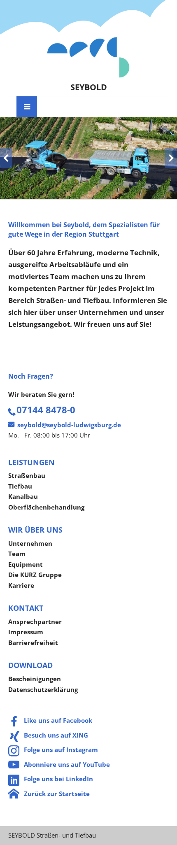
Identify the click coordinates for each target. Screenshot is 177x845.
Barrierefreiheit (33, 642)
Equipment (25, 564)
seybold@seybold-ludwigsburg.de (69, 425)
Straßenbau (26, 475)
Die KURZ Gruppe (35, 574)
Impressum (25, 632)
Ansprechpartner (35, 621)
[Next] (171, 158)
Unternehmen (30, 543)
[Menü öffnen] (26, 106)
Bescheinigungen (34, 679)
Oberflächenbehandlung (46, 507)
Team (17, 553)
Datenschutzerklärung (43, 689)
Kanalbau (23, 496)
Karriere (21, 585)
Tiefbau (20, 486)
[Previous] (6, 158)
